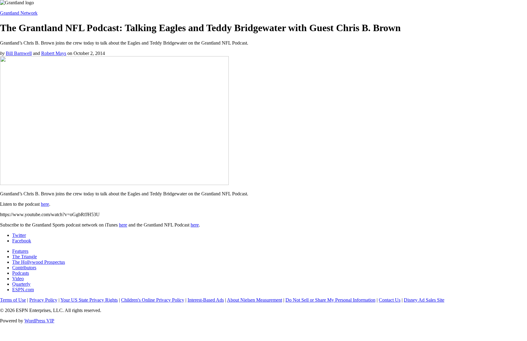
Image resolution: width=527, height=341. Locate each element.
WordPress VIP (39, 320)
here (45, 204)
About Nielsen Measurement (254, 300)
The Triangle (24, 256)
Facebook (21, 240)
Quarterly (21, 284)
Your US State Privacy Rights (89, 300)
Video (18, 278)
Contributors (24, 267)
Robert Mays (53, 53)
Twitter (19, 235)
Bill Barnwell (19, 53)
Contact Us (389, 300)
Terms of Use (13, 300)
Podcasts (20, 273)
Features (20, 251)
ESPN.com (23, 289)
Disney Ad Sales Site (424, 300)
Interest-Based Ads (206, 300)
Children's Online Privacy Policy (152, 300)
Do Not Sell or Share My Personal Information (330, 300)
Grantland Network (19, 13)
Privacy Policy (43, 300)
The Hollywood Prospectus (38, 262)
